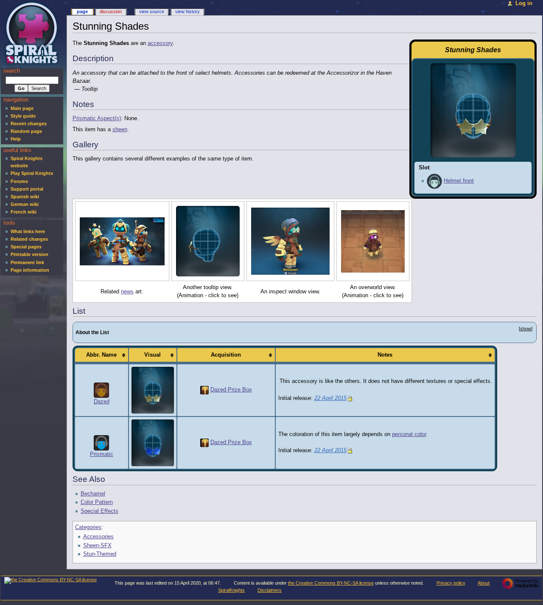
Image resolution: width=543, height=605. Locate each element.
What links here (28, 231)
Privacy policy (451, 582)
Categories (88, 527)
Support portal (27, 188)
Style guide (23, 115)
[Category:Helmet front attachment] (434, 181)
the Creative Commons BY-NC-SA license (331, 582)
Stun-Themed (99, 554)
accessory (160, 43)
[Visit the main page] (33, 33)
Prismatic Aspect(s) (97, 118)
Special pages (26, 246)
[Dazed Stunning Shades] (153, 390)
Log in (523, 3)
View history (187, 11)
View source (151, 11)
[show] (525, 328)
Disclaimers (270, 590)
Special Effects (99, 511)
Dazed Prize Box (231, 390)
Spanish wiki (25, 196)
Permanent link (27, 262)
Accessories (98, 537)
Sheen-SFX (97, 546)
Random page (26, 131)
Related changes (29, 239)
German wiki (25, 204)
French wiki (23, 211)
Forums (19, 181)
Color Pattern (97, 502)
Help (16, 138)
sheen (119, 129)
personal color (409, 434)
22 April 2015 (330, 398)
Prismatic (101, 454)
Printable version (29, 254)
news (127, 292)
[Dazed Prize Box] (204, 390)
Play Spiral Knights (32, 173)
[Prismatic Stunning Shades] (153, 442)
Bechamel (93, 494)
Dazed (101, 402)
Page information (30, 270)
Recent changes (29, 123)
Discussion (111, 11)
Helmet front (459, 181)
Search (11, 71)
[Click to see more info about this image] (122, 241)
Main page (22, 108)
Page (82, 11)
